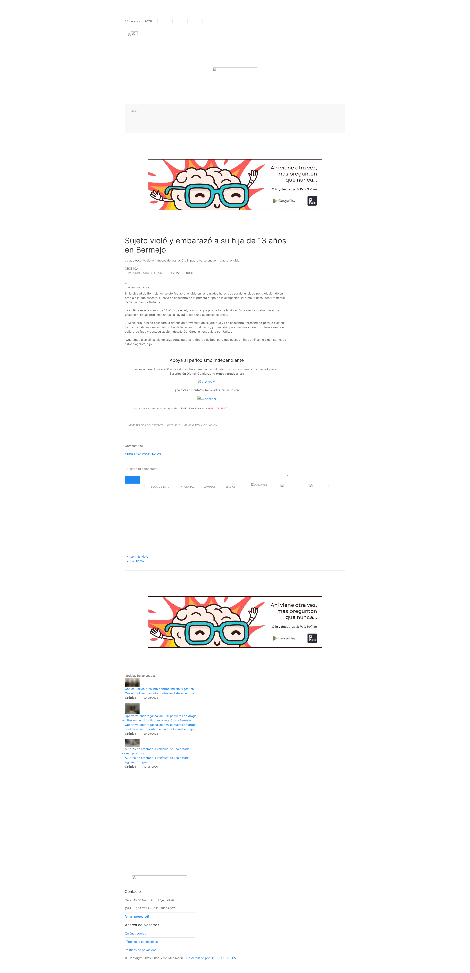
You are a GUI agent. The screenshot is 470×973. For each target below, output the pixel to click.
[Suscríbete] (207, 381)
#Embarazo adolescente (146, 425)
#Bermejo (174, 425)
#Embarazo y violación (200, 425)
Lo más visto (139, 556)
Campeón (209, 486)
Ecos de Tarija (161, 486)
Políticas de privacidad (141, 950)
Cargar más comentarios (143, 454)
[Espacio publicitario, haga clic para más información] (235, 184)
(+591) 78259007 (218, 408)
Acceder (210, 399)
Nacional (187, 486)
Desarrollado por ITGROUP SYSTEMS (212, 958)
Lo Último (137, 561)
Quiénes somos (135, 933)
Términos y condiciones (141, 941)
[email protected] (137, 916)
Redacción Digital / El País (143, 272)
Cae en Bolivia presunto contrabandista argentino (159, 689)
